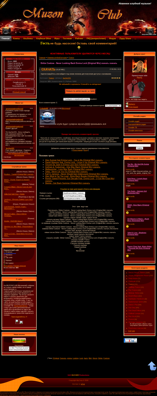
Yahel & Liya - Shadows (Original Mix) (136, 233)
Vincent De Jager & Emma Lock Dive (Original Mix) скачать (72, 165)
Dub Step (131, 307)
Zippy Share (125, 38)
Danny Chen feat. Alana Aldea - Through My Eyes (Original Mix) (139, 248)
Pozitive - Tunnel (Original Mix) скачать (19, 174)
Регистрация (77, 150)
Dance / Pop (133, 305)
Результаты (8, 266)
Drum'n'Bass (133, 296)
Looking (75, 358)
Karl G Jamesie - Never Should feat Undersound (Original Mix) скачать (76, 174)
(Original (56, 358)
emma (69, 358)
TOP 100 (131, 331)
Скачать (63, 358)
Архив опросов (20, 266)
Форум (112, 38)
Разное (131, 319)
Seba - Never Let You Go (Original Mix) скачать (66, 171)
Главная (6, 38)
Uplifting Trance (134, 287)
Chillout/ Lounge (134, 313)
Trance (71, 58)
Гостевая (67, 38)
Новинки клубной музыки (57, 58)
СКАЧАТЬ (48, 69)
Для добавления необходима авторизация (19, 154)
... (135, 38)
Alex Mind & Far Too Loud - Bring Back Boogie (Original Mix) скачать (76, 176)
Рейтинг (79, 38)
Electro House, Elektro (136, 272)
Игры (56, 38)
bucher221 (67, 78)
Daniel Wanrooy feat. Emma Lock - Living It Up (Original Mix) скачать (76, 162)
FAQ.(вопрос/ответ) (96, 38)
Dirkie (100, 358)
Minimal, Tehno (134, 293)
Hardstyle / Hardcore (136, 299)
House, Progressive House (138, 275)
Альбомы (28, 38)
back (86, 358)
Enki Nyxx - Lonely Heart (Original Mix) (137, 179)
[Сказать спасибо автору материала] (80, 93)
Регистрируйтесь (20, 306)
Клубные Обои (43, 38)
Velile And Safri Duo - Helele (14, 194)
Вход (86, 150)
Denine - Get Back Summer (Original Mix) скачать (67, 183)
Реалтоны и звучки (135, 328)
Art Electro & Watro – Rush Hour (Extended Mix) (138, 220)
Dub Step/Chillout (134, 310)
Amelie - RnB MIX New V (13, 221)
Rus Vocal (132, 316)
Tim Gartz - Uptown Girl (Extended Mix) (137, 192)
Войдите (131, 104)
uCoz (83, 384)
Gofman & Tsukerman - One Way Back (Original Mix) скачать (72, 167)
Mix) (90, 358)
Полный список (19, 92)
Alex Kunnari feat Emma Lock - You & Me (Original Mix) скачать (74, 160)
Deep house (133, 278)
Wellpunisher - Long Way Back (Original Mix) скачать (69, 169)
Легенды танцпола (135, 322)
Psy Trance (132, 290)
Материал (66, 108)
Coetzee (106, 358)
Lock (81, 358)
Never (95, 358)
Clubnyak (132, 281)
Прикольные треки (135, 302)
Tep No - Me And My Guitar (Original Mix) (138, 165)
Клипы (16, 38)
